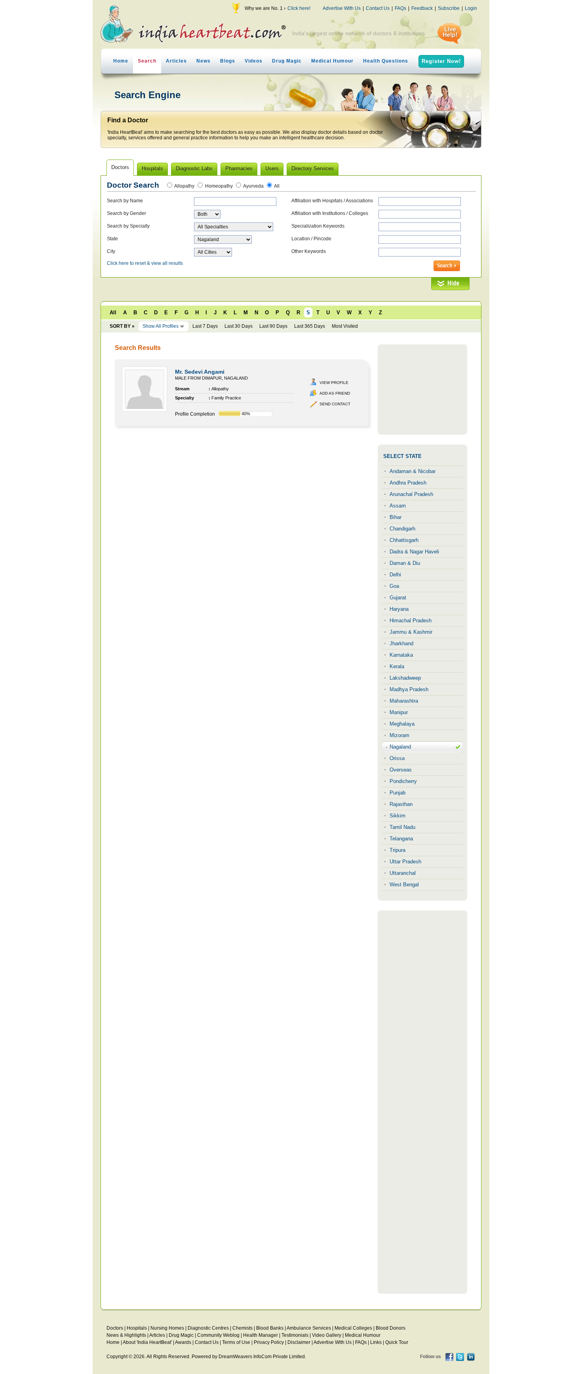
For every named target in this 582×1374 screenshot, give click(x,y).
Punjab (397, 793)
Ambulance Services (309, 1328)
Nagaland (400, 747)
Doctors (115, 1328)
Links (376, 1342)
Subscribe (449, 8)
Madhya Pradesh (409, 689)
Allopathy (184, 186)
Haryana (399, 609)
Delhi (395, 575)
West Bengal (404, 884)
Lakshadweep (405, 678)
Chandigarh (402, 529)
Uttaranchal (403, 873)
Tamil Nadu (402, 827)
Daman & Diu (405, 563)
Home (120, 61)
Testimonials (294, 1335)
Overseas (401, 770)
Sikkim (397, 816)
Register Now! (441, 61)
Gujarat (398, 598)
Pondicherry (403, 781)
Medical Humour (332, 61)
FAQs (400, 8)
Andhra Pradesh (408, 483)
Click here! (298, 8)
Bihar (395, 517)
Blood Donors (390, 1328)
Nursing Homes (167, 1328)
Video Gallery (326, 1335)
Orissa (397, 758)
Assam (398, 506)
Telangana (401, 839)
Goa (394, 586)
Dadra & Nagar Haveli (414, 552)
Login (471, 8)
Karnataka (401, 655)
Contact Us (378, 8)
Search (147, 61)
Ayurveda (253, 186)
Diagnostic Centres (208, 1328)
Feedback (422, 8)
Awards (183, 1342)
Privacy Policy (269, 1342)
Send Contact (335, 404)
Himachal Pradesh (411, 620)
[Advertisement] (422, 389)
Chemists (242, 1328)
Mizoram (399, 735)
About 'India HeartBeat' (147, 1342)
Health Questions (385, 61)
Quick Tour (396, 1342)
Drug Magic (287, 61)
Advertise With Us (342, 8)
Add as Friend (335, 393)
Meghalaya (402, 724)
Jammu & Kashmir (411, 632)
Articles (176, 61)
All (277, 186)
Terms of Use (236, 1342)
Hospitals (137, 1328)
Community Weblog (218, 1335)
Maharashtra (404, 701)
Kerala (397, 666)
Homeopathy (219, 186)
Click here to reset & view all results (145, 263)
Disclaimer (298, 1342)
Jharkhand (401, 643)
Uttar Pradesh (405, 862)
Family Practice (226, 397)
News (203, 61)
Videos (253, 61)
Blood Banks (269, 1328)
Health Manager (260, 1335)
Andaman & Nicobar (413, 471)
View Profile (334, 382)
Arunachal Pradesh (411, 494)
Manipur (399, 712)
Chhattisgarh (404, 540)
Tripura (397, 850)
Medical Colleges (353, 1328)
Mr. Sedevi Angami (199, 372)
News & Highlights (126, 1335)
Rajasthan (401, 804)
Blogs (227, 61)
